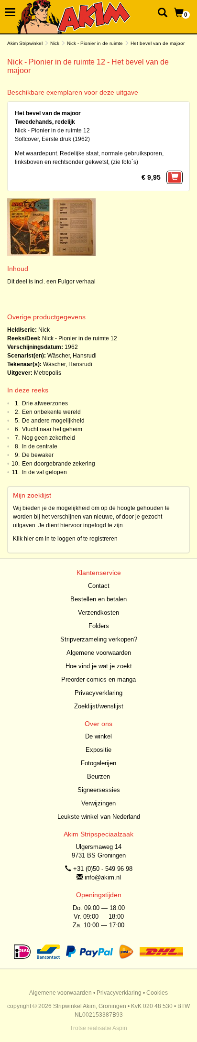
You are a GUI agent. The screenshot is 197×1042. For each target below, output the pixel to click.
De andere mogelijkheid (53, 420)
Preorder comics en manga (98, 679)
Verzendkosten (98, 612)
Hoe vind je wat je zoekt (99, 666)
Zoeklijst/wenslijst (98, 706)
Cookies (157, 992)
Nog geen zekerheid (48, 437)
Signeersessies (98, 789)
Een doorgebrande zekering (58, 463)
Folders (98, 626)
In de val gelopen (44, 472)
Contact (98, 585)
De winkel (98, 736)
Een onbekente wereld (51, 412)
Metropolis (47, 372)
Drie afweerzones (45, 403)
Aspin (119, 1028)
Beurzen (98, 776)
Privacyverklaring (98, 692)
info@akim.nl (103, 877)
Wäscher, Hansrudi (72, 355)
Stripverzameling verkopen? (98, 639)
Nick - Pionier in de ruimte (95, 43)
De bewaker (38, 455)
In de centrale (39, 446)
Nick (54, 43)
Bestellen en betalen (98, 599)
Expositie (98, 749)
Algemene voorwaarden (98, 652)
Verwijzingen (98, 803)
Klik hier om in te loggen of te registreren (65, 538)
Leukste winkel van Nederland (98, 816)
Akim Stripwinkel (25, 43)
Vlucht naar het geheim (52, 429)
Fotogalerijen (98, 763)
